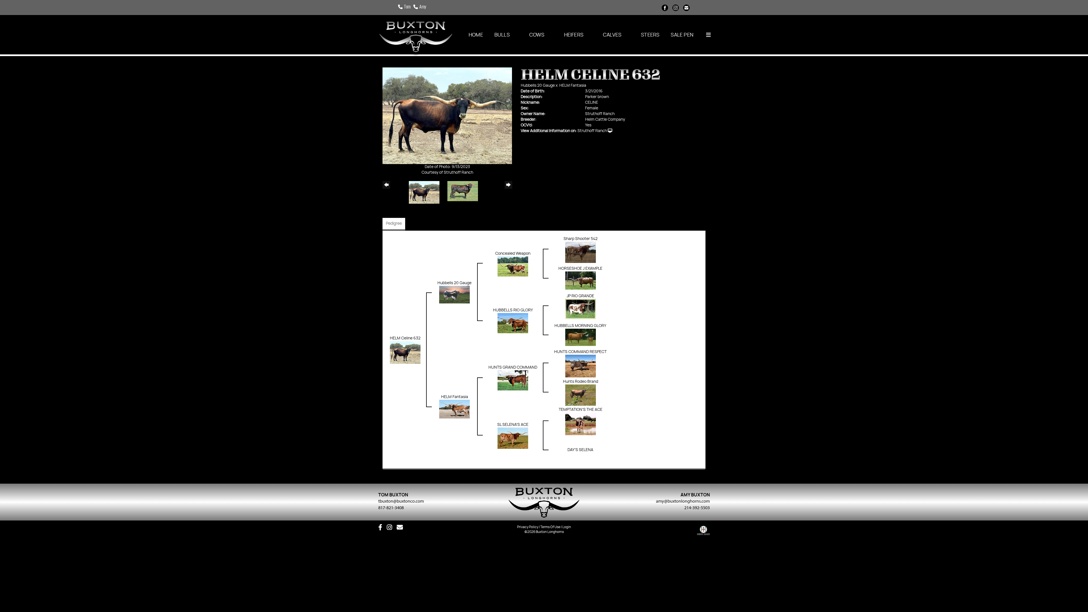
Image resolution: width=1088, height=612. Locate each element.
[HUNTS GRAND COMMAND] (513, 380)
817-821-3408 (391, 507)
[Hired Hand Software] (703, 532)
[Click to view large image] (447, 116)
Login (566, 527)
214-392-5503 (697, 507)
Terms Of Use (550, 527)
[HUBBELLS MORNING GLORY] (580, 337)
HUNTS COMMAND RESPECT (580, 352)
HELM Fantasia (572, 86)
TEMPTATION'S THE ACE (580, 410)
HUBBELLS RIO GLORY (513, 310)
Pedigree (394, 224)
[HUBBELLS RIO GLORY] (513, 323)
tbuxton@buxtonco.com (401, 501)
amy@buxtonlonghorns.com (683, 501)
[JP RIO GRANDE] (580, 309)
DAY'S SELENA (580, 450)
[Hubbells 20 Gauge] (454, 295)
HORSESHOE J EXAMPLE (580, 269)
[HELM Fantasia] (454, 409)
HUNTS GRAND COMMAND (512, 367)
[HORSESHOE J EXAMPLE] (580, 280)
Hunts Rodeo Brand (580, 382)
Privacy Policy (527, 527)
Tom (407, 7)
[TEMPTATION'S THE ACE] (580, 424)
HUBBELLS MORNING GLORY (580, 326)
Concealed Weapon (512, 254)
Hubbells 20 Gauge (538, 86)
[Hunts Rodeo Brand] (580, 395)
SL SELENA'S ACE (512, 425)
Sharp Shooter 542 (581, 239)
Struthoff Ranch (592, 131)
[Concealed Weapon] (513, 266)
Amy (422, 7)
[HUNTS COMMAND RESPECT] (580, 366)
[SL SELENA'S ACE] (513, 438)
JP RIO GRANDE (580, 296)
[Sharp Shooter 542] (580, 252)
